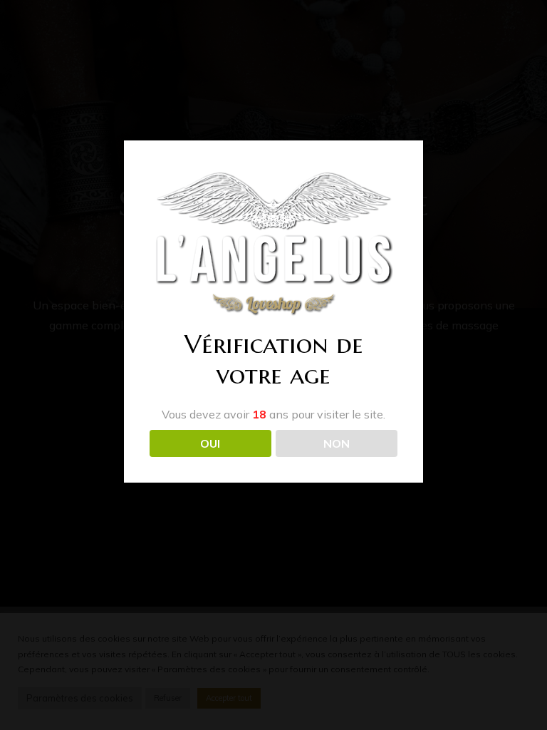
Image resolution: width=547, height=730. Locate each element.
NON (336, 443)
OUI (210, 443)
